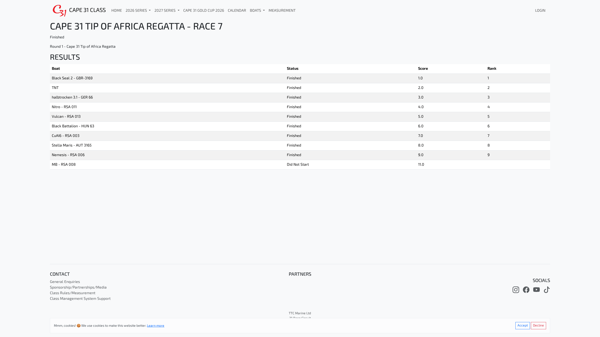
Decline (538, 325)
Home (116, 11)
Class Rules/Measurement (72, 293)
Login (540, 11)
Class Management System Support (80, 299)
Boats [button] (256, 11)
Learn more (155, 326)
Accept (523, 325)
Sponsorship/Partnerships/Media (78, 287)
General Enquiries (65, 282)
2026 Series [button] (137, 11)
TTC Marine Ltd (300, 313)
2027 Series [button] (165, 11)
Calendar (237, 11)
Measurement (282, 11)
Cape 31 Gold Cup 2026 (203, 11)
